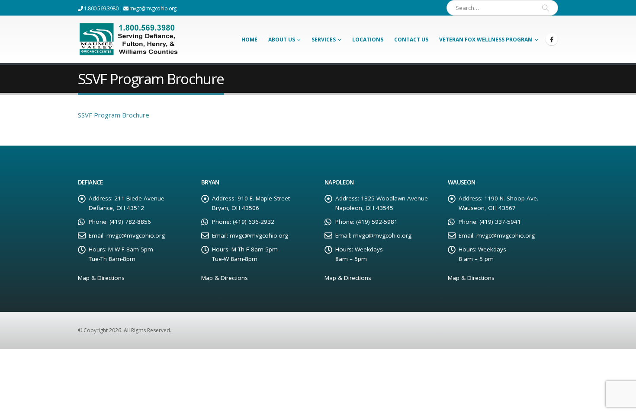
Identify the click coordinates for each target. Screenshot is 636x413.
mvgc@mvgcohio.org (152, 8)
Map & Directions (101, 278)
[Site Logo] (130, 39)
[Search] (545, 7)
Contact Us (411, 39)
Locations (367, 39)
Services (324, 39)
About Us (281, 39)
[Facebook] (552, 39)
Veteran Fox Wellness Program (486, 39)
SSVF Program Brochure (113, 115)
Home (249, 39)
